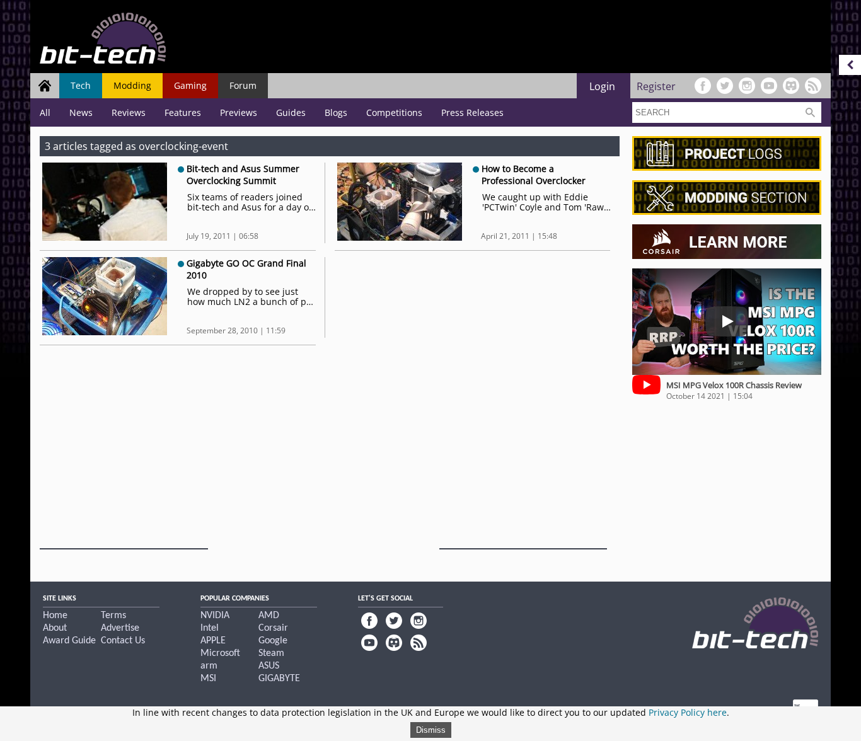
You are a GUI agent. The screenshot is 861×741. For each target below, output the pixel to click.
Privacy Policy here (688, 712)
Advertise (120, 628)
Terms (113, 616)
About (55, 628)
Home (55, 616)
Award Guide (69, 641)
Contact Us (123, 641)
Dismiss (431, 730)
